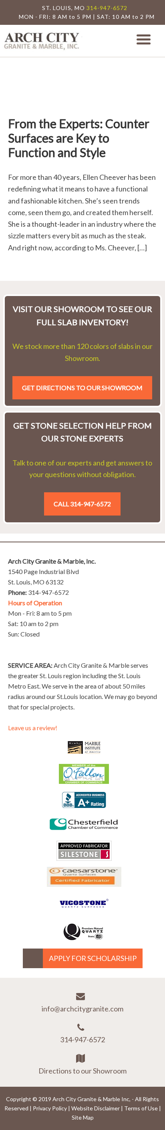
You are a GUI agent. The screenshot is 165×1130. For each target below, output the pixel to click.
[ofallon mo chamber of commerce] (84, 781)
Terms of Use (141, 1108)
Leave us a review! (32, 727)
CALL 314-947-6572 (82, 504)
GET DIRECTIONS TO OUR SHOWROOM (82, 387)
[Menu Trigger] (144, 39)
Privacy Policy (50, 1108)
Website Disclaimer (95, 1108)
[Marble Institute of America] (84, 754)
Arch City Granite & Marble (42, 40)
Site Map (83, 1117)
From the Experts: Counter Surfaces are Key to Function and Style (78, 137)
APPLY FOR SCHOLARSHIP (93, 958)
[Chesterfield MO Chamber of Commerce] (84, 831)
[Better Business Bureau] (84, 805)
